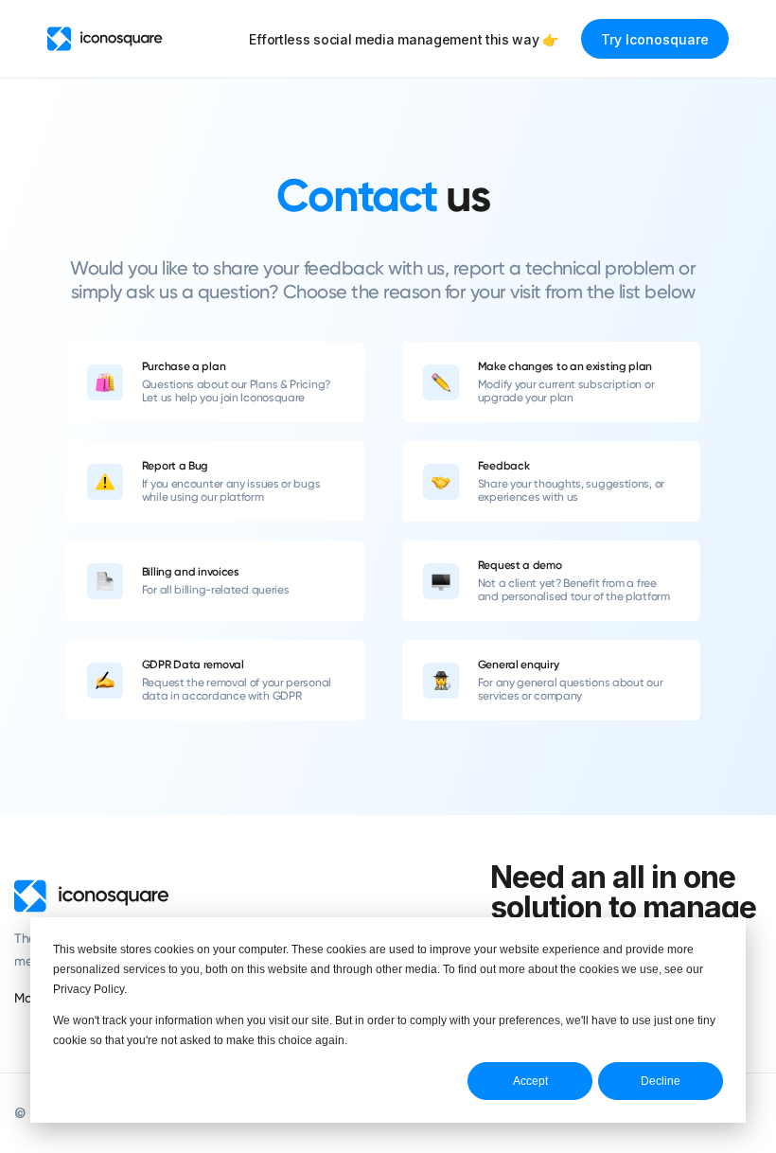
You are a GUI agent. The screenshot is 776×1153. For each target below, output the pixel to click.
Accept (530, 1081)
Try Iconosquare (655, 39)
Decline (660, 1081)
